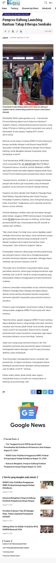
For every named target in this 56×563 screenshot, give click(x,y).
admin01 (5, 38)
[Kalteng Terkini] (13, 2)
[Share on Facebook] (9, 31)
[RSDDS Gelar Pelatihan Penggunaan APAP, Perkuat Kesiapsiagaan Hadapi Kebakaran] (46, 485)
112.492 (11, 219)
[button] (5, 2)
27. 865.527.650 (29, 164)
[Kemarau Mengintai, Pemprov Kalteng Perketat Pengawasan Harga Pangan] (46, 500)
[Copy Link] (17, 31)
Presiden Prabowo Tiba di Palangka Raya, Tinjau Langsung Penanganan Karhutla (18, 514)
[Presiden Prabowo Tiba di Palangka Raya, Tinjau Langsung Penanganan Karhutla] (46, 513)
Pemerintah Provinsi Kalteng (16, 14)
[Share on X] (13, 31)
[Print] (21, 31)
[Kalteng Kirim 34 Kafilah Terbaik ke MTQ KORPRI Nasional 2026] (46, 529)
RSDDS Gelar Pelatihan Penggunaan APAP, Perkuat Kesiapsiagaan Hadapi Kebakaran (19, 485)
